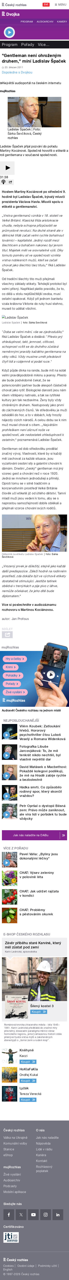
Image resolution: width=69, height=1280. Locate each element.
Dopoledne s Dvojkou (17, 72)
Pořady (27, 44)
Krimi (9, 667)
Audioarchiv (45, 21)
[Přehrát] (7, 168)
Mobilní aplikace (14, 1192)
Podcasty (10, 1186)
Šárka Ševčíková (19, 133)
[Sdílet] (10, 182)
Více (43, 44)
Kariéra (41, 1155)
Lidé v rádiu (44, 1149)
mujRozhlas (10, 647)
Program (27, 21)
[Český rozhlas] (14, 4)
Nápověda (43, 1143)
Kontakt (41, 1161)
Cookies (8, 1265)
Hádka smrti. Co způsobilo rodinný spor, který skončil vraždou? (41, 791)
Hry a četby (13, 659)
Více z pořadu (15, 848)
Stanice (8, 1149)
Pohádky (11, 675)
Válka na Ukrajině (15, 1138)
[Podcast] (3, 182)
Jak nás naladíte (47, 1138)
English (7, 1269)
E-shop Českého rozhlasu (26, 934)
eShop (8, 1155)
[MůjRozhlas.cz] (7, 91)
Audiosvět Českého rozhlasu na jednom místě (31, 710)
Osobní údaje (25, 1265)
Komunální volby (15, 1143)
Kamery (62, 21)
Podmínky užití (47, 1265)
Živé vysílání (14, 692)
